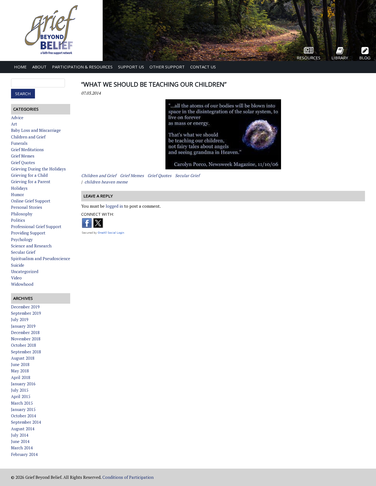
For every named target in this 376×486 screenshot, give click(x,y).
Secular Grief (23, 252)
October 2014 (23, 415)
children (92, 182)
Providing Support (28, 233)
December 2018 (25, 332)
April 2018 (20, 377)
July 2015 (19, 390)
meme (122, 182)
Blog (364, 57)
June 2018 (20, 364)
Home (20, 67)
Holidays (19, 188)
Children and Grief (28, 137)
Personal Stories (26, 207)
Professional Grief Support (36, 226)
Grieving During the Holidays (38, 169)
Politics (18, 220)
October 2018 (23, 345)
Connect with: (97, 214)
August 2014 (22, 428)
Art (14, 124)
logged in (114, 206)
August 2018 (22, 358)
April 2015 (20, 396)
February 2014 (24, 454)
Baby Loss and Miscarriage (36, 130)
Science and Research (31, 246)
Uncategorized (24, 271)
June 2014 (20, 441)
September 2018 (26, 351)
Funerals (19, 143)
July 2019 (19, 319)
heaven (108, 182)
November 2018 (25, 338)
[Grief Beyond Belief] (51, 55)
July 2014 (19, 435)
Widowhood (22, 284)
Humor (17, 194)
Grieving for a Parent (30, 181)
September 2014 (26, 422)
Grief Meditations (27, 149)
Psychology (22, 239)
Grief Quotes (23, 162)
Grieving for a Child (29, 175)
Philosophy (21, 214)
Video (16, 278)
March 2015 (22, 403)
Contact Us (203, 67)
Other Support (167, 67)
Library (339, 57)
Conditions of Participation (128, 477)
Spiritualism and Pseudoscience (40, 258)
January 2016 (23, 383)
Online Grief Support (30, 201)
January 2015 (23, 409)
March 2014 (22, 447)
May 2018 (20, 370)
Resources (308, 57)
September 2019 (26, 313)
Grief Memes (22, 156)
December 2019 (25, 306)
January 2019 (23, 326)
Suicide (17, 265)
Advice (17, 117)
